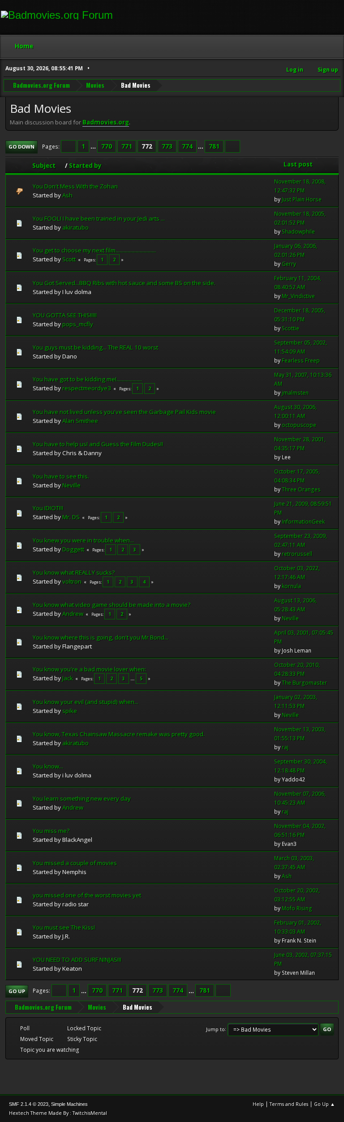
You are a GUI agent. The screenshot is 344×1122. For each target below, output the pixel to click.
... (93, 146)
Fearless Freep (301, 360)
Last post (298, 164)
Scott (69, 259)
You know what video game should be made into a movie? (111, 605)
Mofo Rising (297, 908)
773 (167, 146)
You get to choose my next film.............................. (94, 250)
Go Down (21, 146)
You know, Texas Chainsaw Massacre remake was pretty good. (119, 734)
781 (214, 146)
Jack (67, 678)
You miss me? (51, 831)
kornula (291, 586)
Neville (71, 485)
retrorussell (297, 554)
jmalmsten (295, 393)
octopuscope (299, 425)
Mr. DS (71, 517)
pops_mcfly (77, 324)
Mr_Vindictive (298, 296)
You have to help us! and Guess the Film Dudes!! (98, 444)
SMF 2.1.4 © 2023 (28, 1104)
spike (69, 711)
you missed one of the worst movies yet (87, 895)
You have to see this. (61, 476)
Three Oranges (301, 489)
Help (258, 1104)
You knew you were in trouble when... (83, 540)
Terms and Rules (289, 1104)
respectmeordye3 (86, 388)
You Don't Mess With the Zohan (75, 186)
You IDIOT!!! (48, 508)
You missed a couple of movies (75, 863)
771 (126, 146)
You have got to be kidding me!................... (87, 379)
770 (106, 146)
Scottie (290, 328)
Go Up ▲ (324, 1104)
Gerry (289, 264)
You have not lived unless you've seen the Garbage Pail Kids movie (124, 412)
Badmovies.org (105, 122)
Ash (67, 195)
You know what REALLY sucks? (74, 572)
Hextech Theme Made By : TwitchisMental (58, 1112)
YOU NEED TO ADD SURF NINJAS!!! (77, 960)
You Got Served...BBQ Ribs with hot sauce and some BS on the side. (124, 283)
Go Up (17, 991)
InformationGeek (303, 521)
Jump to (215, 1028)
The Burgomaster (304, 683)
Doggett (73, 549)
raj (285, 747)
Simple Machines (69, 1104)
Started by (85, 166)
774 (187, 146)
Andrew (72, 614)
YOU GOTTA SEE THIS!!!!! (65, 315)
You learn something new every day (82, 798)
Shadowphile (298, 231)
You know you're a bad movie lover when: (89, 669)
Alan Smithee (80, 421)
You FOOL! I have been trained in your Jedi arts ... (99, 218)
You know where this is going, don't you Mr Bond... (100, 637)
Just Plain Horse (302, 199)
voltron (72, 581)
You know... (48, 766)
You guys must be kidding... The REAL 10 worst (95, 347)
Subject (44, 166)
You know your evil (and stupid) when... (85, 702)
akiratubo (75, 227)
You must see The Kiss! (64, 927)
